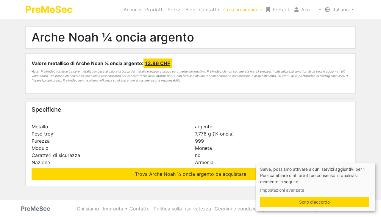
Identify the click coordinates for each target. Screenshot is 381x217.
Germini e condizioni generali (247, 209)
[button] (307, 9)
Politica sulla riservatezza (182, 209)
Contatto (209, 10)
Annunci (132, 10)
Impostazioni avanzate (282, 190)
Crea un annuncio (243, 10)
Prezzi (175, 10)
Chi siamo (88, 209)
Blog (190, 10)
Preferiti (281, 10)
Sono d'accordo (314, 201)
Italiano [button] (340, 10)
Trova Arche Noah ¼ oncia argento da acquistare (190, 174)
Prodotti (154, 10)
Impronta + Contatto (126, 209)
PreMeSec (49, 9)
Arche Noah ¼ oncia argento (113, 37)
